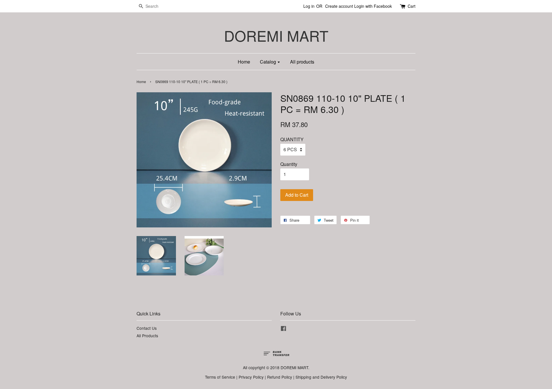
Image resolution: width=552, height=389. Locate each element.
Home (244, 61)
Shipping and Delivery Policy (321, 377)
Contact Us (147, 328)
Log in (309, 6)
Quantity (288, 164)
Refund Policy (279, 377)
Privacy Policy (251, 377)
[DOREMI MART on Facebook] (283, 329)
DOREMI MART (276, 35)
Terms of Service (220, 377)
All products (302, 61)
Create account (339, 6)
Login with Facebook (373, 6)
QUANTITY (292, 139)
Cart (411, 6)
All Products (147, 335)
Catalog (268, 61)
